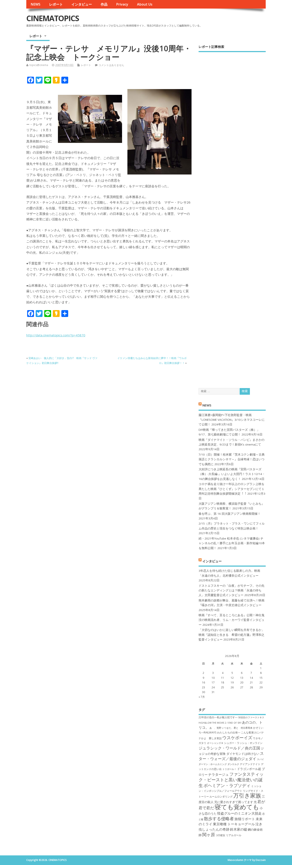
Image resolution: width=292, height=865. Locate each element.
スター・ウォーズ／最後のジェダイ (231, 756)
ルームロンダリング (221, 796)
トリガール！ (229, 769)
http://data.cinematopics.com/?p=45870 (55, 335)
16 (203, 682)
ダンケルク (233, 764)
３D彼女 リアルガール (228, 835)
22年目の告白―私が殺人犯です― (218, 717)
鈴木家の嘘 (238, 829)
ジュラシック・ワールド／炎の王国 (229, 748)
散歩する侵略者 (219, 818)
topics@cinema (38, 65)
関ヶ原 (208, 834)
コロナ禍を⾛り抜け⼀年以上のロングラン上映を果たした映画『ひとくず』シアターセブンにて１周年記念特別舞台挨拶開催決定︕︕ (231, 489)
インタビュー (81, 4)
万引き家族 (247, 795)
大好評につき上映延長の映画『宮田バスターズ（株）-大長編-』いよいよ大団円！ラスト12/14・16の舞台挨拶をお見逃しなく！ (232, 474)
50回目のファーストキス (251, 717)
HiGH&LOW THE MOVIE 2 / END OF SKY (220, 722)
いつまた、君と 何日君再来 (237, 727)
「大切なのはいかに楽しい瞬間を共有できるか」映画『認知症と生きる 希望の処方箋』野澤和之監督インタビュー (231, 634)
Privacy (122, 4)
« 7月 (202, 697)
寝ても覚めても (237, 807)
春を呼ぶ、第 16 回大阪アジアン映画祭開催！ (230, 514)
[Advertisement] (232, 216)
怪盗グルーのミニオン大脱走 (239, 813)
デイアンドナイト (250, 764)
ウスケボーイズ (237, 737)
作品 (104, 4)
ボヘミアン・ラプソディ (227, 785)
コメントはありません (111, 65)
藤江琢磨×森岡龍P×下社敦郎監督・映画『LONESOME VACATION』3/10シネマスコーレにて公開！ (232, 420)
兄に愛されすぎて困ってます (233, 802)
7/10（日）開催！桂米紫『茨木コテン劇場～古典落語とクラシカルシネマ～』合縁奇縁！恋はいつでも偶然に (232, 459)
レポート (56, 4)
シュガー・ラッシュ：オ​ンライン (243, 743)
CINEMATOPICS (52, 18)
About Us (144, 4)
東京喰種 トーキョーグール (234, 824)
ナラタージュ (218, 774)
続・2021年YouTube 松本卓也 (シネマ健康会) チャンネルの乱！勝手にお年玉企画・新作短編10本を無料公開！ (232, 543)
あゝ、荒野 (215, 727)
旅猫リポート (244, 819)
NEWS (35, 4)
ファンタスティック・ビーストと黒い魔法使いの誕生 (231, 779)
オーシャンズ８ (215, 743)
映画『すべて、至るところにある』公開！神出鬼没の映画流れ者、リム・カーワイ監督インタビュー (231, 620)
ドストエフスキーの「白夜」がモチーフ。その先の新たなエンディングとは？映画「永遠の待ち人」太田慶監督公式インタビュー (231, 590)
